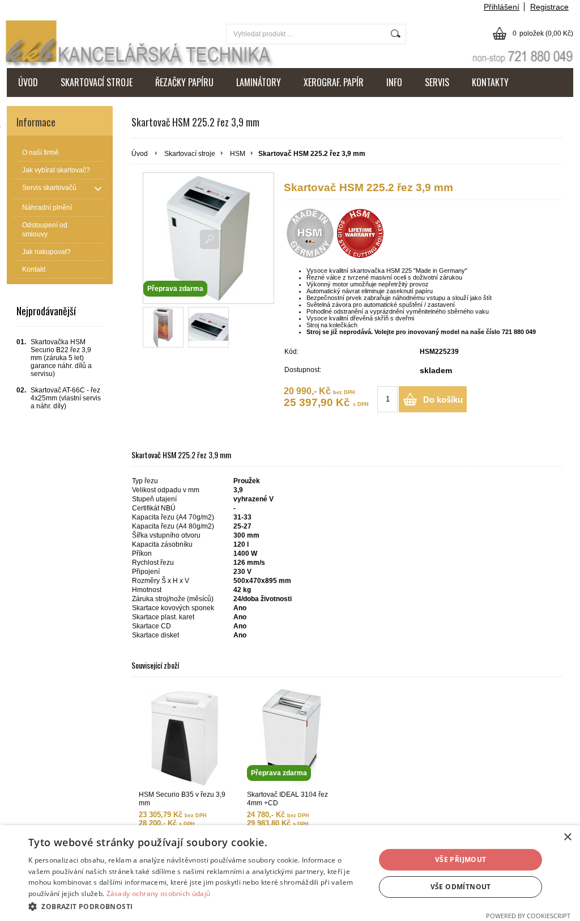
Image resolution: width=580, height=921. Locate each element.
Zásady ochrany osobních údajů (158, 893)
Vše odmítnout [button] (460, 887)
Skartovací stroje (189, 154)
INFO (394, 82)
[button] (196, 905)
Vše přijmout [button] (461, 859)
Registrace (549, 6)
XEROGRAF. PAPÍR (334, 82)
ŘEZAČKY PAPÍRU (184, 82)
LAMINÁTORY (258, 82)
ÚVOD (28, 82)
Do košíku (443, 399)
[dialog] (290, 873)
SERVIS (437, 82)
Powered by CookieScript (528, 915)
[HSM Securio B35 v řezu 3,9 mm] (184, 738)
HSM (237, 154)
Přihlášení (501, 6)
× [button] (567, 837)
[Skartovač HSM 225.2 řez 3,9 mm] (163, 327)
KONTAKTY (490, 82)
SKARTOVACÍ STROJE (97, 82)
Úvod (139, 154)
